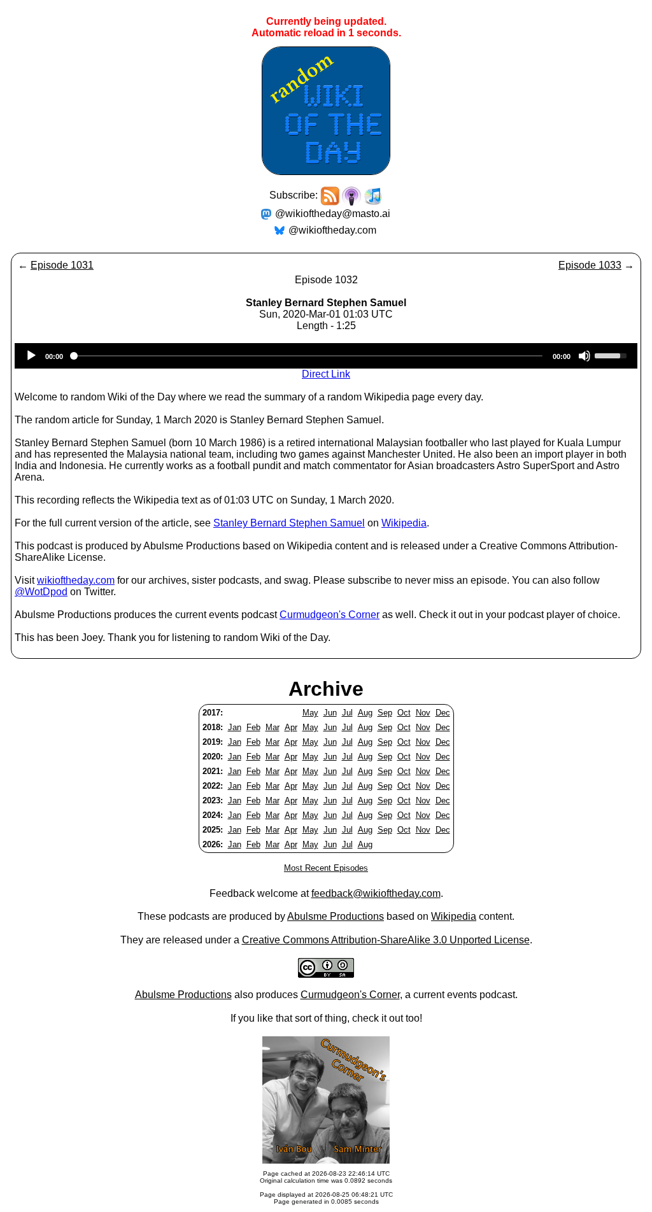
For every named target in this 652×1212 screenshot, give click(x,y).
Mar (273, 727)
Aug (365, 712)
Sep (385, 712)
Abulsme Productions (335, 916)
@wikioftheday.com (332, 230)
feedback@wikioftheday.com (376, 893)
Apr (291, 727)
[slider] (612, 354)
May (310, 712)
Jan (234, 727)
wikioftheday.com (76, 580)
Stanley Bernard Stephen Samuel (289, 523)
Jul (347, 712)
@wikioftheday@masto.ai (332, 213)
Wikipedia (404, 523)
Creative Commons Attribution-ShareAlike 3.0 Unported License (386, 939)
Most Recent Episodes (326, 868)
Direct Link (326, 374)
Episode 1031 (62, 265)
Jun (330, 712)
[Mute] (584, 355)
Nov (423, 712)
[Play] (31, 355)
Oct (404, 712)
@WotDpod (41, 591)
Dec (443, 712)
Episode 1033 (589, 265)
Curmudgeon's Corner (329, 614)
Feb (253, 727)
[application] (326, 356)
